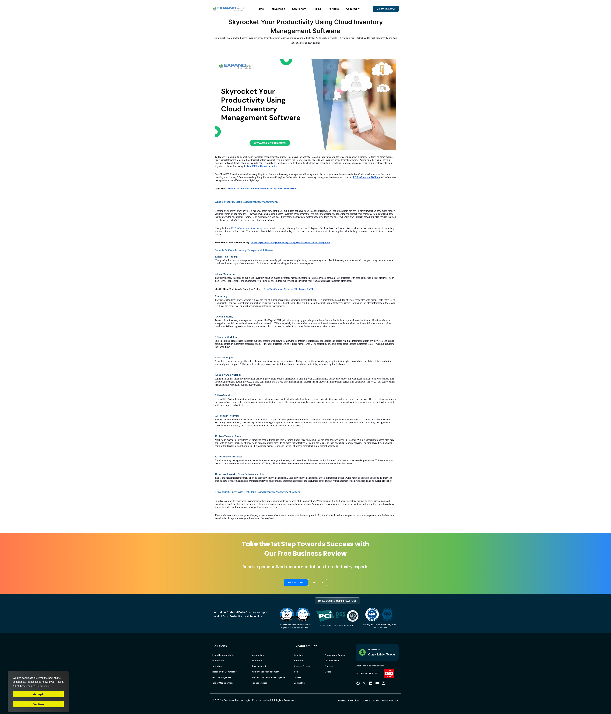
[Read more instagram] (383, 683)
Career (297, 677)
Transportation (259, 682)
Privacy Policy (390, 700)
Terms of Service (348, 700)
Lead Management (222, 677)
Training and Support (335, 655)
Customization (332, 660)
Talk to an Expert (386, 8)
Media (328, 671)
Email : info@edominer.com (370, 665)
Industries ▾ (278, 8)
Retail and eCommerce (224, 671)
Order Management (222, 682)
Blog (296, 671)
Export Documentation (223, 655)
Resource (299, 660)
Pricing (317, 8)
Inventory (257, 660)
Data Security (370, 700)
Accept (38, 694)
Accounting (258, 655)
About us (298, 655)
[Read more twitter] (364, 683)
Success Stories (302, 666)
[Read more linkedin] (370, 683)
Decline (38, 704)
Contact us (299, 682)
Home (260, 8)
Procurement (259, 666)
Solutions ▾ (299, 8)
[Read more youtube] (377, 683)
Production (218, 660)
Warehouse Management (265, 671)
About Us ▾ (352, 8)
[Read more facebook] (358, 683)
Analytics (217, 666)
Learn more (43, 686)
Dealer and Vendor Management (269, 677)
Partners (333, 8)
